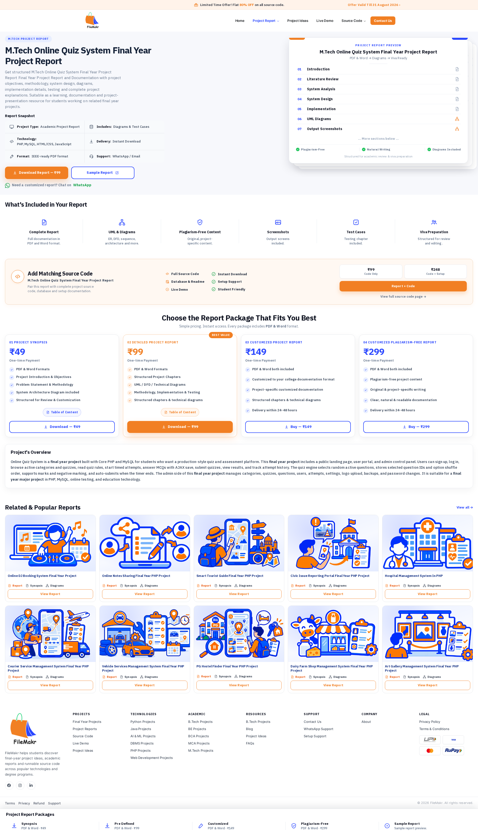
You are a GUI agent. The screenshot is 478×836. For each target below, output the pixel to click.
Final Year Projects (87, 722)
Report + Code (403, 286)
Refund (39, 803)
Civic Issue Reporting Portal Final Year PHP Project (330, 576)
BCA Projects (198, 736)
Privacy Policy (429, 722)
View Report (50, 594)
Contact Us (383, 21)
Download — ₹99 (183, 426)
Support (54, 803)
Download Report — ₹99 (39, 172)
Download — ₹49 (65, 426)
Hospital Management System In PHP (414, 576)
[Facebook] (9, 785)
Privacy (24, 803)
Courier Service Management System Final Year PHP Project (48, 668)
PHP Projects (140, 750)
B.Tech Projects (200, 722)
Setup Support (315, 736)
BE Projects (197, 729)
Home (239, 21)
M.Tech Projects (200, 750)
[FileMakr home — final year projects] (35, 729)
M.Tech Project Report (28, 39)
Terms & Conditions (434, 729)
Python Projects (142, 722)
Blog (249, 729)
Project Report (264, 21)
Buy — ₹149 (301, 426)
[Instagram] (20, 785)
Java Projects (140, 729)
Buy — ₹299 (419, 426)
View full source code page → (403, 296)
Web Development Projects (151, 758)
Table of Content (64, 412)
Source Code (352, 21)
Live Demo (324, 21)
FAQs (250, 743)
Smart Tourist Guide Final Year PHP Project (229, 576)
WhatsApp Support (318, 729)
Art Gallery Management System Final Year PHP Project (422, 668)
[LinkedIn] (31, 785)
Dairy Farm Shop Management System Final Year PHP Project (332, 668)
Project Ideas (297, 21)
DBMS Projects (142, 743)
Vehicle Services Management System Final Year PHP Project (143, 668)
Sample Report (100, 172)
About (366, 722)
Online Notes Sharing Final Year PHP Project (136, 576)
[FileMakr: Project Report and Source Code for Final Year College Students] (110, 21)
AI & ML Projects (143, 736)
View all (465, 507)
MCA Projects (199, 743)
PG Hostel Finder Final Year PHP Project (227, 666)
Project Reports (85, 729)
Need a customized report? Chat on (51, 185)
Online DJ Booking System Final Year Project (42, 576)
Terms (10, 803)
